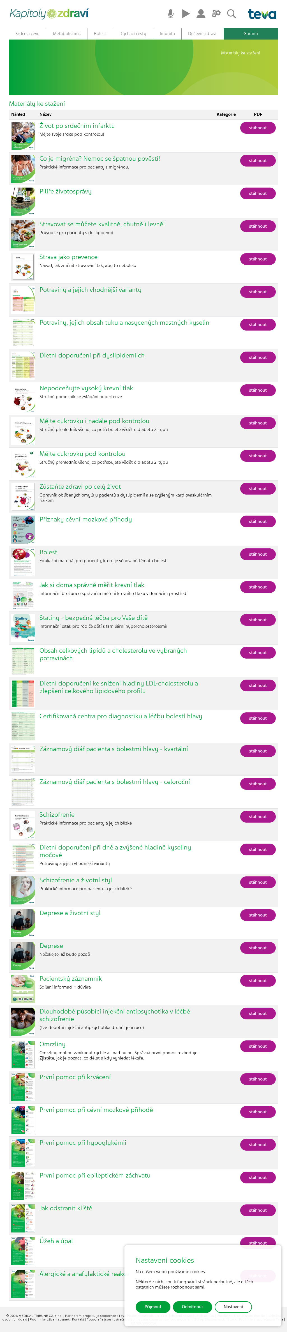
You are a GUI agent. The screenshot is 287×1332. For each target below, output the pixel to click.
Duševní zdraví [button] (202, 33)
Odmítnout (192, 1307)
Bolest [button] (100, 33)
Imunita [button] (167, 33)
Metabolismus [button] (67, 33)
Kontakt (78, 1319)
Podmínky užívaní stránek (50, 1319)
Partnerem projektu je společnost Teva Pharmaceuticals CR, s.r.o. (117, 1316)
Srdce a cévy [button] (27, 33)
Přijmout (153, 1307)
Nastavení (233, 1307)
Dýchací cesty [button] (132, 33)
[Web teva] (260, 14)
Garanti (251, 33)
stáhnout (258, 128)
